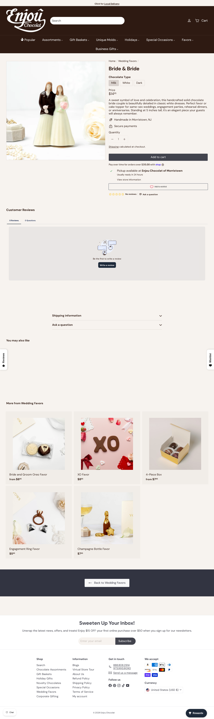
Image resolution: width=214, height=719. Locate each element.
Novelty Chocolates (49, 683)
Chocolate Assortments (51, 669)
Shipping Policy (82, 683)
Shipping (114, 146)
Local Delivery (111, 3)
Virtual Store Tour (83, 669)
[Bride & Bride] (21, 370)
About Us (78, 674)
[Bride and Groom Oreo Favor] (38, 447)
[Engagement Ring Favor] (38, 522)
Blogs (76, 665)
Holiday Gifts (45, 678)
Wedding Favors (127, 61)
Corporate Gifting (47, 696)
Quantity (114, 132)
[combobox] (87, 20)
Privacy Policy (81, 687)
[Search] (121, 20)
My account (80, 696)
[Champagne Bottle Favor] (106, 522)
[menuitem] (28, 39)
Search (41, 665)
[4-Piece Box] (175, 447)
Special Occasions (48, 687)
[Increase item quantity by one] (124, 139)
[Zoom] (55, 110)
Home (112, 61)
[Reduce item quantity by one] (112, 139)
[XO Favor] (106, 447)
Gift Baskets (44, 674)
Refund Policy (81, 678)
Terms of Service (83, 691)
